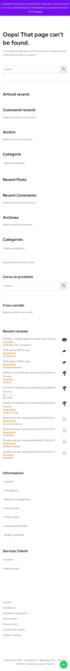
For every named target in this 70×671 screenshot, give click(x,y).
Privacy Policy (11, 517)
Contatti (8, 481)
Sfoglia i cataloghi (14, 535)
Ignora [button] (38, 11)
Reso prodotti (11, 508)
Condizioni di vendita (15, 526)
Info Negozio (11, 490)
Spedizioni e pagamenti (17, 499)
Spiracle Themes (45, 663)
